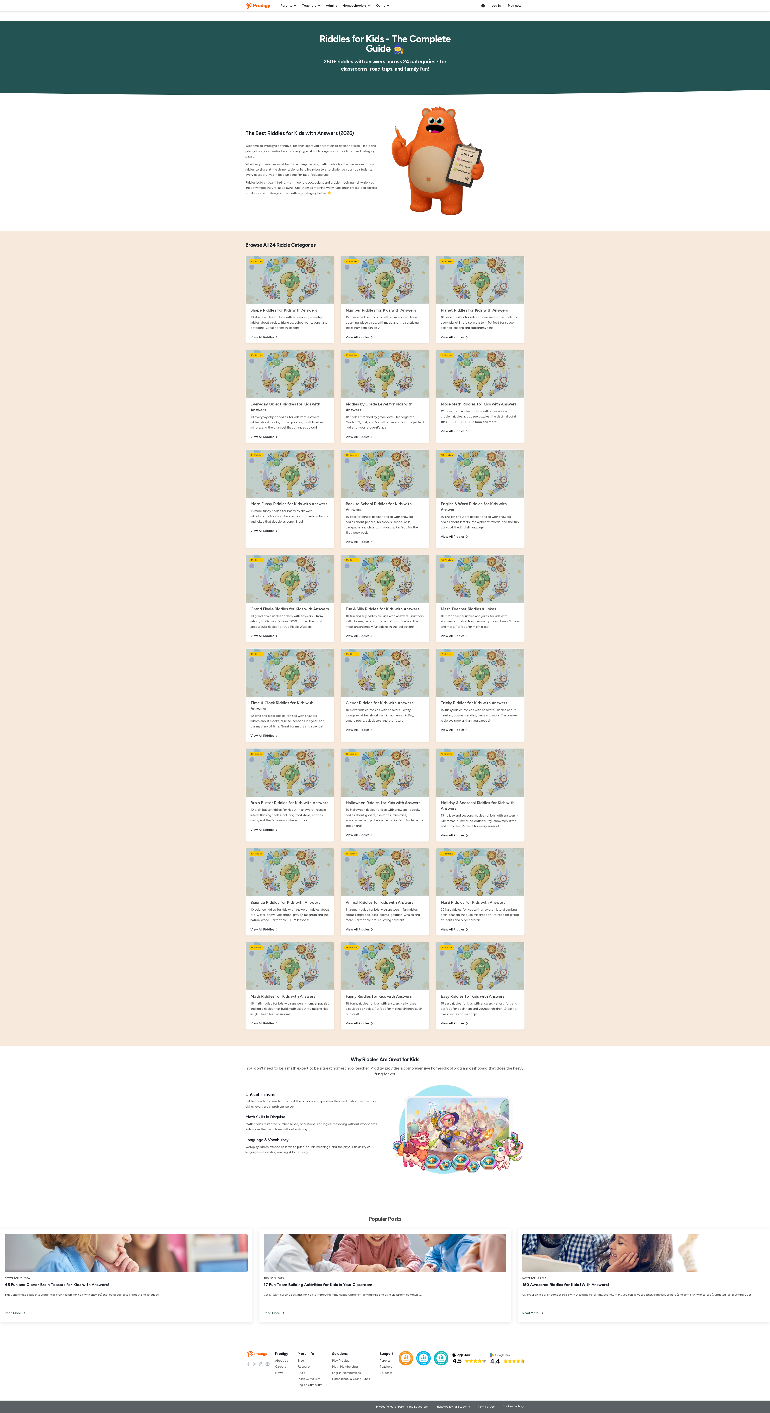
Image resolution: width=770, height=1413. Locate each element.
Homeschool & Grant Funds (351, 1379)
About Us (281, 1360)
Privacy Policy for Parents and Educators (402, 1406)
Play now (514, 5)
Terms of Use (486, 1406)
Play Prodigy (340, 1360)
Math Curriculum (309, 1379)
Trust (301, 1373)
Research (304, 1366)
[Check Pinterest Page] (267, 1364)
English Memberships (346, 1373)
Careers (280, 1366)
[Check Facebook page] (248, 1364)
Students (386, 1373)
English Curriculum (310, 1385)
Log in (496, 5)
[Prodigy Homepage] (257, 1354)
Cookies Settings (514, 1406)
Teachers (386, 1366)
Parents (385, 1360)
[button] (288, 5)
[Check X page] (255, 1364)
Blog (301, 1360)
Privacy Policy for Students (453, 1406)
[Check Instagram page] (261, 1364)
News (279, 1373)
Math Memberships (345, 1366)
